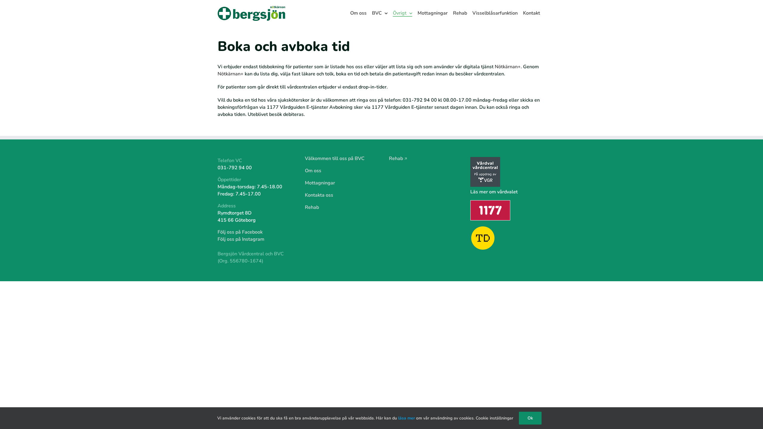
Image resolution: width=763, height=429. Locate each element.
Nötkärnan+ (508, 66)
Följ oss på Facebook (240, 232)
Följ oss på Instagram (241, 239)
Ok (530, 418)
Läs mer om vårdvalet (494, 192)
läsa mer (406, 418)
